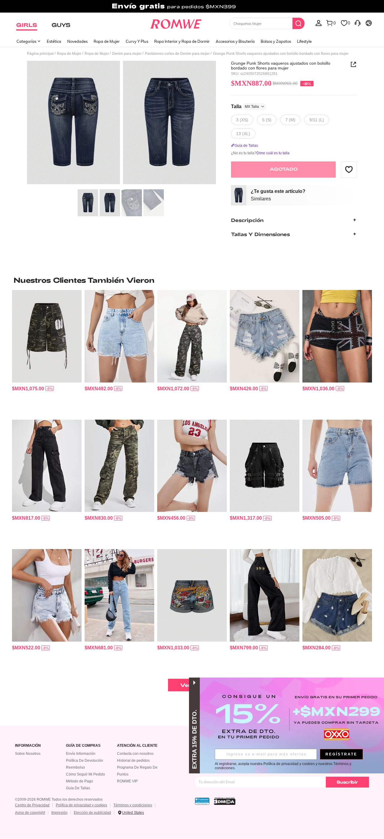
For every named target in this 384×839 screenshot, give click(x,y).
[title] (192, 280)
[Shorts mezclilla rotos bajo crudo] (264, 336)
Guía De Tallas (78, 788)
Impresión (59, 813)
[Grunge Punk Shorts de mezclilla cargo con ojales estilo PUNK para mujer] (264, 466)
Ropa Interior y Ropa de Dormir (182, 41)
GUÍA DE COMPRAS (83, 746)
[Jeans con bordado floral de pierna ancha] (264, 595)
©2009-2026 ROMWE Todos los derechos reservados (59, 799)
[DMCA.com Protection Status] (225, 801)
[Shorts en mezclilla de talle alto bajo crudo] (119, 336)
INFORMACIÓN (28, 746)
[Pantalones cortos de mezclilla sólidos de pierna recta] (337, 466)
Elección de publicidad (92, 813)
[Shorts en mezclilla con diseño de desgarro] (192, 466)
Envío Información (80, 754)
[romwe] (175, 22)
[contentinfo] (28, 389)
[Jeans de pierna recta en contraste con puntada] (119, 595)
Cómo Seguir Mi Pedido (85, 774)
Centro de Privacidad (32, 805)
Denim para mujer (127, 54)
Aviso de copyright (30, 813)
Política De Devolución (84, 760)
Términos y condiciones (132, 805)
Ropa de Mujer (107, 41)
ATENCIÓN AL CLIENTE (137, 746)
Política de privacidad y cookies (81, 805)
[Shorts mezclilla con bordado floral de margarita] (337, 595)
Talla (245, 106)
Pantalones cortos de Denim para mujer (177, 54)
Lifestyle (304, 41)
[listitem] (47, 352)
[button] (349, 169)
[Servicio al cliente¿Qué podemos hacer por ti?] (357, 22)
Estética (54, 41)
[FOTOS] (121, 123)
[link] (192, 7)
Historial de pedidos (133, 760)
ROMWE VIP (127, 781)
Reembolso (75, 767)
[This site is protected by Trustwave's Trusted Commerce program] (202, 801)
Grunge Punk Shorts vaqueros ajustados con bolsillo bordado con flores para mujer (280, 65)
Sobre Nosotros (27, 754)
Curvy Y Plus (137, 41)
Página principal (40, 54)
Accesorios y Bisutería (235, 41)
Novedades (77, 41)
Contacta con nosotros (135, 754)
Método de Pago (79, 781)
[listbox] (319, 22)
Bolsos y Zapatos (276, 41)
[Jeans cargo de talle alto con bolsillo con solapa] (47, 466)
